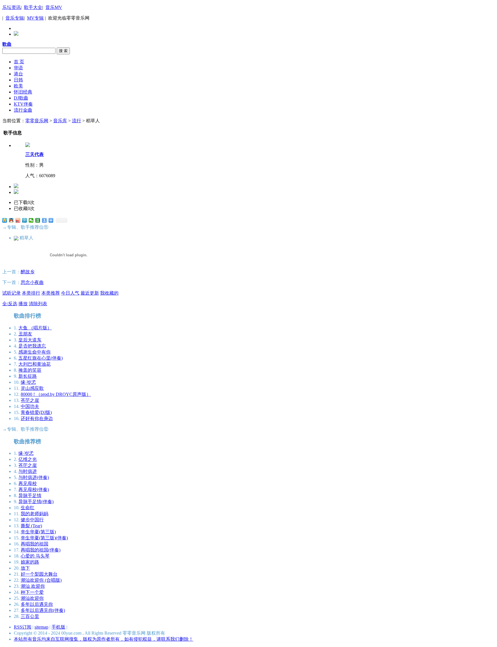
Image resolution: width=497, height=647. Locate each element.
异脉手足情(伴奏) (35, 501)
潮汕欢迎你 (32, 598)
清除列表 (38, 303)
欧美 (18, 85)
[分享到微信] (31, 220)
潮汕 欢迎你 (33, 586)
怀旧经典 (23, 91)
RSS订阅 (22, 627)
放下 (25, 568)
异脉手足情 (29, 495)
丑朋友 (25, 333)
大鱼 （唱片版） (35, 327)
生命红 (28, 507)
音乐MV (53, 7)
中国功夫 (30, 406)
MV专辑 (35, 18)
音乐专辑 (14, 18)
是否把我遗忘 (32, 345)
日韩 (18, 79)
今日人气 (70, 293)
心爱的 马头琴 (35, 556)
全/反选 (9, 303)
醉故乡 (28, 271)
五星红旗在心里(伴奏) (40, 358)
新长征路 (27, 376)
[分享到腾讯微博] (24, 220)
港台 (18, 73)
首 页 (19, 61)
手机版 (58, 627)
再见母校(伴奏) (33, 489)
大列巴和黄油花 (34, 364)
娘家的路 (30, 562)
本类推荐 (50, 293)
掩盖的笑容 (29, 370)
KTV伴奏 (23, 104)
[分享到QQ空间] (4, 220)
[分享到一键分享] (44, 220)
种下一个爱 (32, 592)
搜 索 (63, 51)
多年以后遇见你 (37, 604)
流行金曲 (23, 110)
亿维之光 (27, 459)
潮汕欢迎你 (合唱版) (41, 580)
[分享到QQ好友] (11, 220)
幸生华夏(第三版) (38, 531)
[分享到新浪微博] (18, 220)
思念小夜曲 (32, 282)
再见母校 (27, 483)
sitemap (41, 627)
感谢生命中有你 (34, 352)
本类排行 (31, 293)
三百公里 (30, 616)
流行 (76, 120)
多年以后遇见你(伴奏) (43, 610)
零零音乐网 (36, 120)
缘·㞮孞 (28, 382)
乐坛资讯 (11, 7)
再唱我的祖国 (34, 543)
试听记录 (11, 293)
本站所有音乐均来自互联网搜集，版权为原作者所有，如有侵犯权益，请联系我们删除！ (103, 639)
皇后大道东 (29, 339)
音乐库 (60, 120)
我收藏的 (109, 293)
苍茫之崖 (30, 400)
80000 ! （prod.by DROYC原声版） (56, 394)
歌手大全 (33, 7)
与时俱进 (27, 471)
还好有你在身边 (37, 418)
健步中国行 (32, 519)
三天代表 (34, 154)
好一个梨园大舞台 (39, 574)
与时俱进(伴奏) (33, 477)
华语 (18, 67)
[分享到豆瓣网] (37, 220)
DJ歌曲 (21, 98)
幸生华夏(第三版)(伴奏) (44, 537)
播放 (23, 303)
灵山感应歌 (32, 388)
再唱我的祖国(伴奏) (40, 549)
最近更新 (90, 293)
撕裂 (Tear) (31, 525)
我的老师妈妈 (34, 513)
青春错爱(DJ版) (36, 412)
